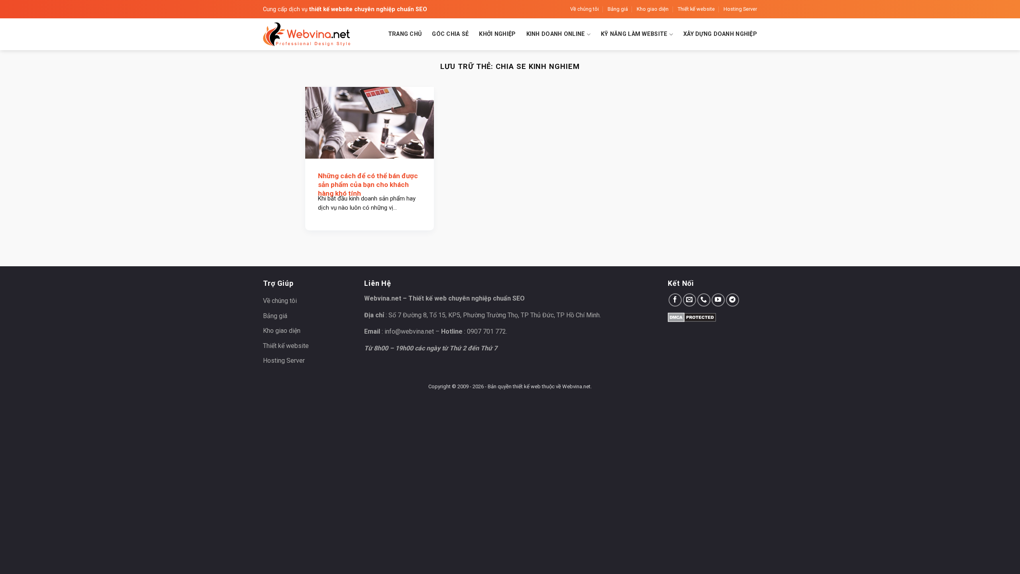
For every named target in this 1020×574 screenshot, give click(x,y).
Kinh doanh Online (555, 34)
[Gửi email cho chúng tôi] (689, 300)
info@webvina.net (409, 331)
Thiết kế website (696, 9)
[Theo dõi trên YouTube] (718, 300)
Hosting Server (740, 9)
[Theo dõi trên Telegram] (732, 300)
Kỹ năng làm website (634, 34)
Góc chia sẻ (450, 34)
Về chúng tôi (584, 9)
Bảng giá (618, 9)
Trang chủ (405, 34)
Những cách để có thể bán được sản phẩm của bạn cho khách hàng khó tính (368, 184)
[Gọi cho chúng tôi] (703, 300)
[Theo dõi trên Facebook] (675, 300)
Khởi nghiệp (497, 34)
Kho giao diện (653, 9)
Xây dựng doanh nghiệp (720, 34)
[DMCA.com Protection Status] (692, 316)
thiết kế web (527, 386)
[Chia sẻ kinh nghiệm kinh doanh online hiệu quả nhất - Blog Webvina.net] (307, 34)
